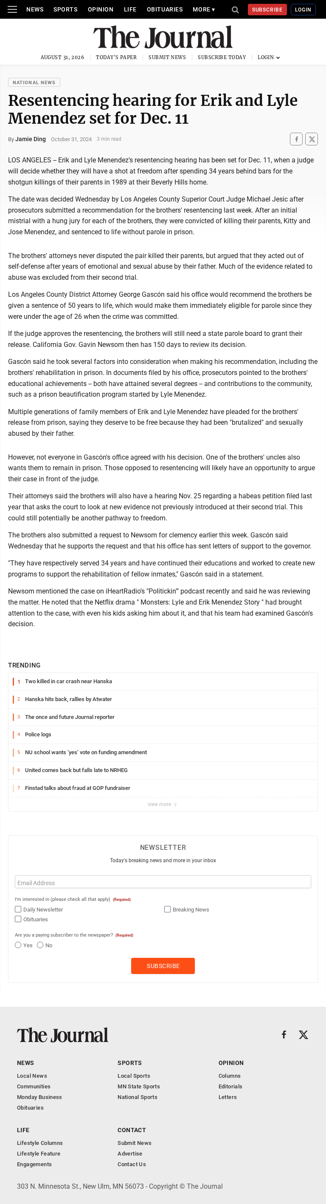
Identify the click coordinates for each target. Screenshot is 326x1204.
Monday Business (39, 1097)
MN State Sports (139, 1086)
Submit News (167, 57)
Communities (34, 1086)
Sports (65, 9)
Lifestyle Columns (40, 1143)
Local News (32, 1076)
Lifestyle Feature (39, 1153)
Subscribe (267, 10)
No (48, 945)
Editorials (231, 1086)
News (34, 9)
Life (130, 9)
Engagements (34, 1164)
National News (34, 82)
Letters (228, 1097)
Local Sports (134, 1076)
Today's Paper (116, 57)
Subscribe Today (222, 57)
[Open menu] (12, 9)
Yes (28, 945)
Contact (132, 1130)
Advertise (130, 1153)
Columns (230, 1076)
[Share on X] (311, 139)
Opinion (101, 9)
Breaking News (191, 909)
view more (160, 804)
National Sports (137, 1097)
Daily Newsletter (43, 909)
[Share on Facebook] (296, 139)
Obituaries (165, 9)
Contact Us (132, 1164)
